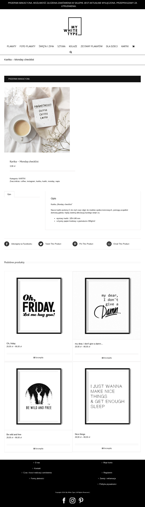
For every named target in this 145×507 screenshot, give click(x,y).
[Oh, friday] (38, 305)
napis (58, 181)
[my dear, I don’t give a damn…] (107, 305)
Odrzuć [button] (80, 6)
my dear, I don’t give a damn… (89, 343)
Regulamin (108, 473)
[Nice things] (107, 396)
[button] (71, 52)
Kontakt (37, 468)
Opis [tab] (9, 194)
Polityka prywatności (107, 484)
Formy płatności (37, 478)
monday (51, 181)
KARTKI (22, 179)
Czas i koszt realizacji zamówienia (37, 473)
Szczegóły (39, 358)
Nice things (80, 434)
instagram (31, 181)
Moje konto (107, 463)
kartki (44, 181)
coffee (23, 181)
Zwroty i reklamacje (108, 478)
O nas (37, 463)
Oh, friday (11, 343)
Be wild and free (14, 434)
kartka (38, 181)
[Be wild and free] (38, 396)
